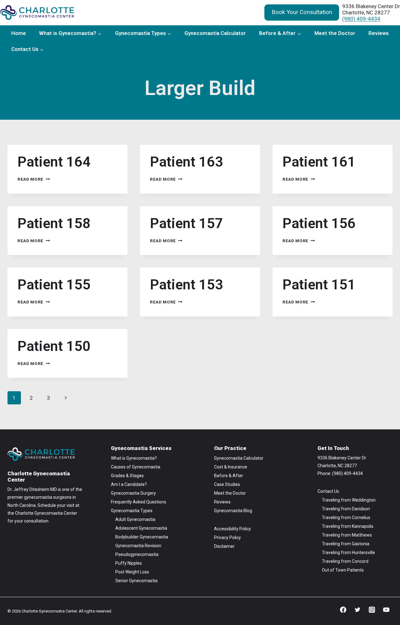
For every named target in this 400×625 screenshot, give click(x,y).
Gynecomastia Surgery (133, 493)
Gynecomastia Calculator (215, 33)
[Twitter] (357, 609)
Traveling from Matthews (347, 535)
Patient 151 (319, 284)
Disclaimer (224, 546)
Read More (34, 179)
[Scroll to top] (384, 599)
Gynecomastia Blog (233, 510)
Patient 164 (54, 161)
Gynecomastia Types (131, 510)
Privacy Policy (227, 537)
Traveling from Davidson (346, 508)
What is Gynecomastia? (134, 458)
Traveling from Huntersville (348, 552)
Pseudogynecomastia (136, 554)
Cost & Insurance (230, 466)
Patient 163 (186, 161)
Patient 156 (319, 223)
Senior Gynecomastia (136, 580)
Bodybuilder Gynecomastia (141, 536)
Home (18, 33)
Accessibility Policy (232, 528)
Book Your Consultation (302, 12)
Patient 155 (54, 284)
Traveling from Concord (345, 561)
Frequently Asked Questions (138, 501)
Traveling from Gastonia (345, 543)
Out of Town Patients (343, 570)
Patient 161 (319, 161)
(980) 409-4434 (361, 19)
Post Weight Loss (132, 571)
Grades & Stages (127, 475)
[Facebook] (343, 609)
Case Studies (227, 484)
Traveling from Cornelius (346, 517)
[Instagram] (372, 609)
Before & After (228, 475)
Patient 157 (186, 223)
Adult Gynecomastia (135, 519)
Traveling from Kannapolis (347, 526)
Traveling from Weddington (349, 500)
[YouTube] (386, 609)
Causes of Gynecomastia (135, 466)
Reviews (378, 33)
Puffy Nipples (128, 563)
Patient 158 (54, 223)
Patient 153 (186, 284)
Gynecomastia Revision (138, 545)
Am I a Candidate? (129, 484)
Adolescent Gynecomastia (141, 528)
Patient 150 (54, 346)
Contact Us (328, 491)
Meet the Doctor (334, 33)
